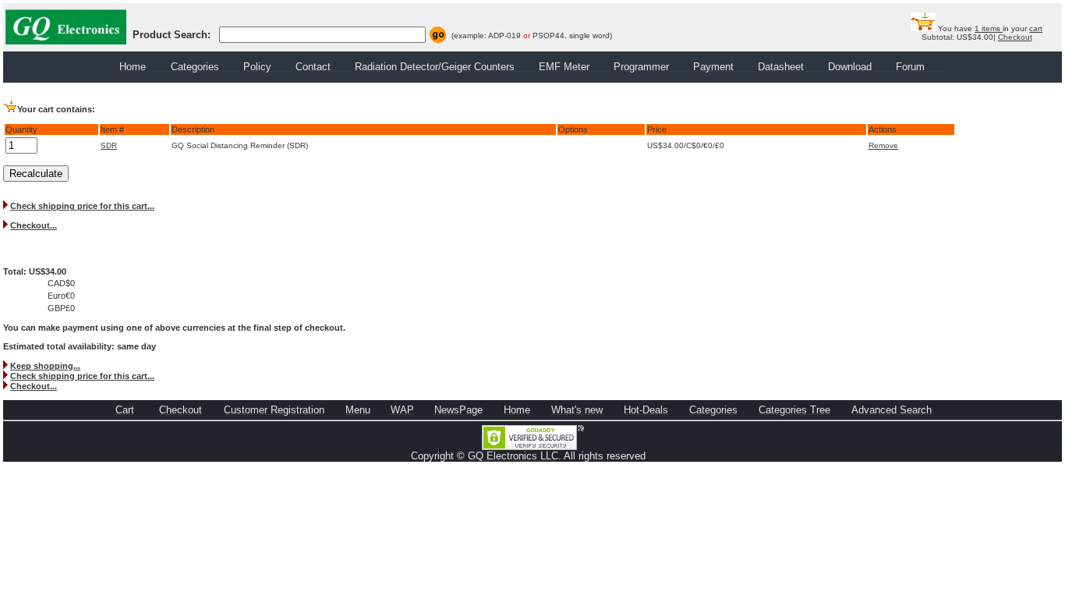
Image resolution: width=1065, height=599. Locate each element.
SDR (109, 145)
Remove (883, 145)
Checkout (1015, 37)
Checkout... (33, 225)
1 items (989, 28)
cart (1035, 28)
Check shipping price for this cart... (82, 206)
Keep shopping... (45, 365)
